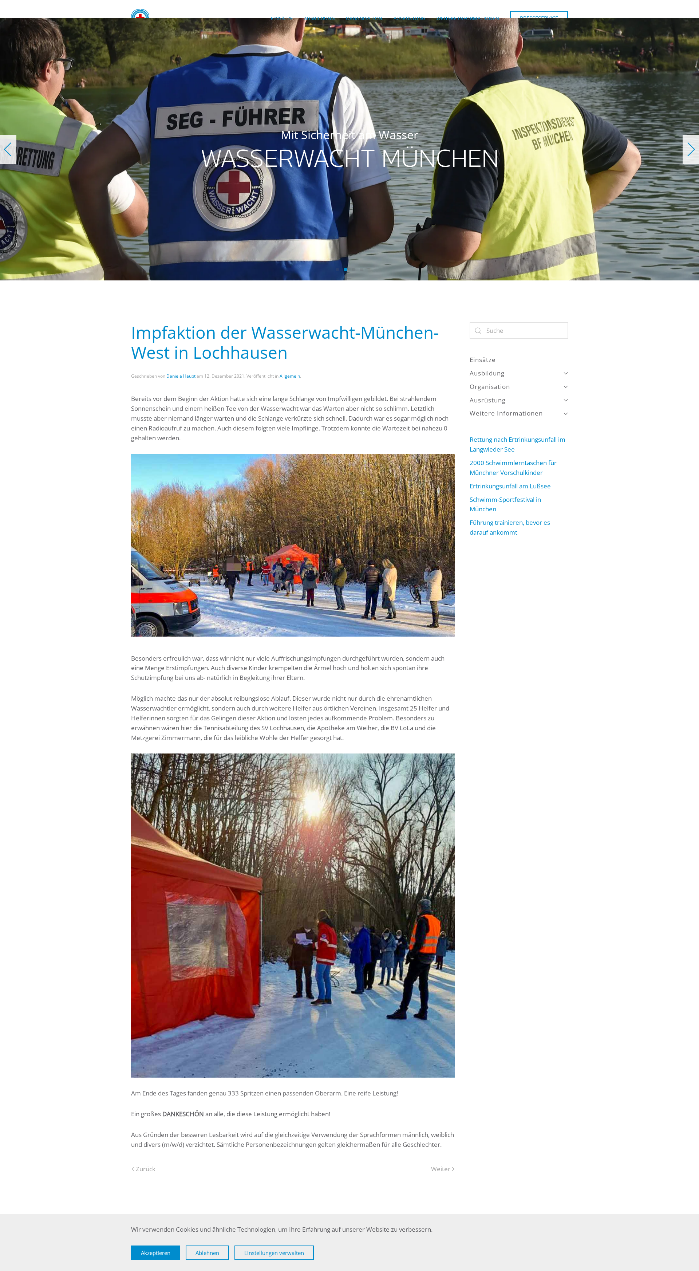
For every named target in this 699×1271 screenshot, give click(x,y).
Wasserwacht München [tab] (337, 269)
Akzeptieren (155, 1252)
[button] (8, 149)
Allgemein (290, 376)
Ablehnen (207, 1252)
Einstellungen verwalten (274, 1252)
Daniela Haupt (181, 376)
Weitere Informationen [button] (468, 18)
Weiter (440, 1169)
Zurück (145, 1169)
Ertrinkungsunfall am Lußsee (510, 486)
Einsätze (282, 18)
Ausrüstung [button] (410, 18)
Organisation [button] (364, 18)
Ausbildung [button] (319, 18)
